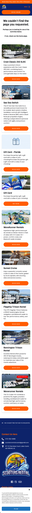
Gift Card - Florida (12, 152)
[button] (29, 490)
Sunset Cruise (10, 268)
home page (23, 36)
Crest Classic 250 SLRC (15, 61)
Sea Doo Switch (11, 102)
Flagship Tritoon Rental (15, 306)
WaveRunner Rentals (14, 227)
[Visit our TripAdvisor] (20, 482)
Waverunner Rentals (13, 391)
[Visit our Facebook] (12, 482)
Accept (16, 509)
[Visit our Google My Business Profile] (15, 482)
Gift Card (8, 193)
